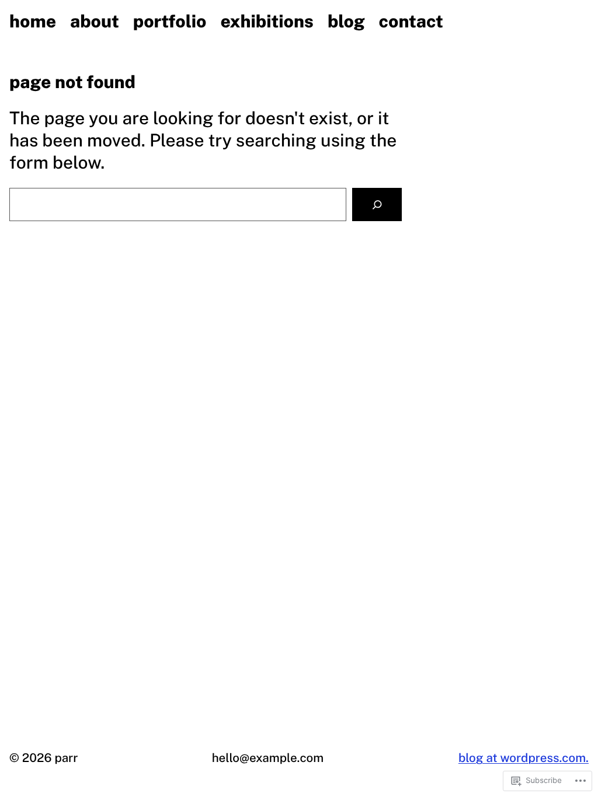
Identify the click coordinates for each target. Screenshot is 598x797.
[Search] (377, 204)
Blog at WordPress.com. (523, 757)
